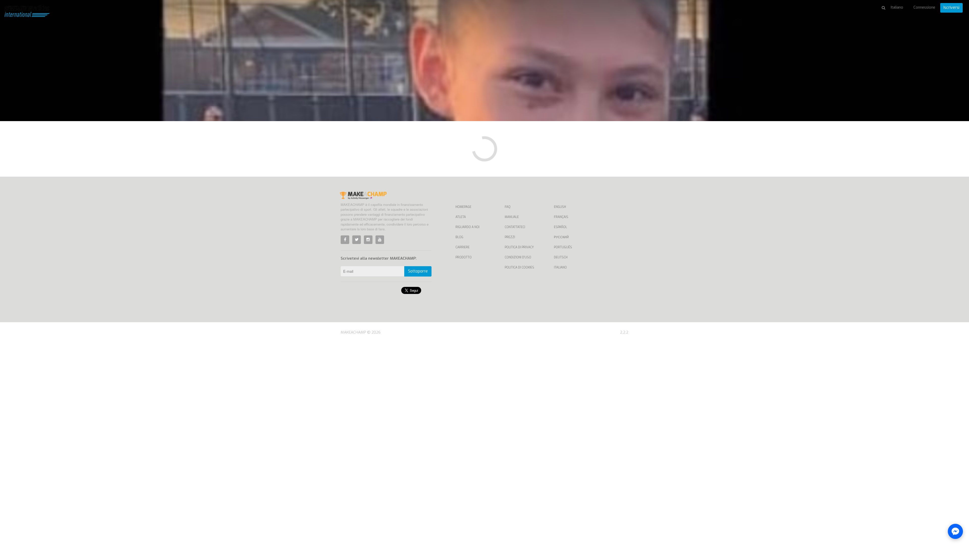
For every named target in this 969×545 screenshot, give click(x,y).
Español (560, 227)
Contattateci (515, 227)
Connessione (924, 7)
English (560, 207)
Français (561, 217)
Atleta (460, 217)
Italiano (560, 267)
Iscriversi (951, 7)
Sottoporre (418, 271)
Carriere (462, 247)
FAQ (507, 207)
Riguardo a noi (467, 227)
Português (563, 247)
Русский (561, 237)
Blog (459, 237)
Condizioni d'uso (518, 257)
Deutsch (561, 257)
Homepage (463, 207)
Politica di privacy (519, 247)
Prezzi (510, 237)
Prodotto (463, 257)
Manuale (512, 217)
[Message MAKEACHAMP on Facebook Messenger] (955, 531)
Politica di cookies (519, 267)
